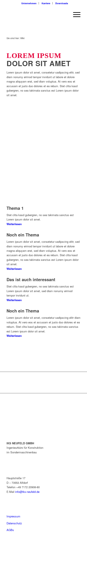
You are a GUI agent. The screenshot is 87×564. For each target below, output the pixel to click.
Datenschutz (14, 523)
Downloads (61, 3)
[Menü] (74, 14)
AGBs (10, 530)
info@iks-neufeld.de (27, 492)
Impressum (13, 516)
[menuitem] (29, 3)
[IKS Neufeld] (36, 14)
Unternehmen (29, 3)
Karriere (46, 3)
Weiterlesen (14, 224)
